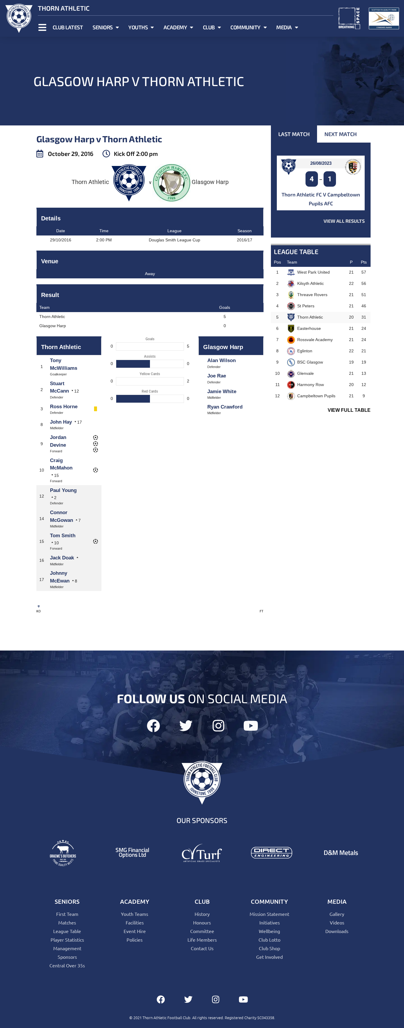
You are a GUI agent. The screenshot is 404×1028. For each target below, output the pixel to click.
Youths (138, 27)
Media (284, 27)
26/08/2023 (321, 163)
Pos (277, 262)
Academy (175, 27)
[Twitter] (186, 725)
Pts (364, 262)
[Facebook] (153, 725)
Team (292, 262)
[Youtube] (251, 725)
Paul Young (63, 490)
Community (245, 27)
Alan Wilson (221, 360)
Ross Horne (63, 406)
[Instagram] (218, 725)
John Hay (61, 422)
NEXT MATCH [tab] (340, 134)
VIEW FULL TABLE (349, 410)
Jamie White (221, 391)
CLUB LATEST (68, 27)
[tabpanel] (321, 190)
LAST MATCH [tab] (294, 134)
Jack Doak (62, 558)
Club (209, 27)
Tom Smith (62, 535)
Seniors (103, 27)
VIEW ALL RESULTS (344, 221)
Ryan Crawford (225, 407)
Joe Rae (216, 376)
